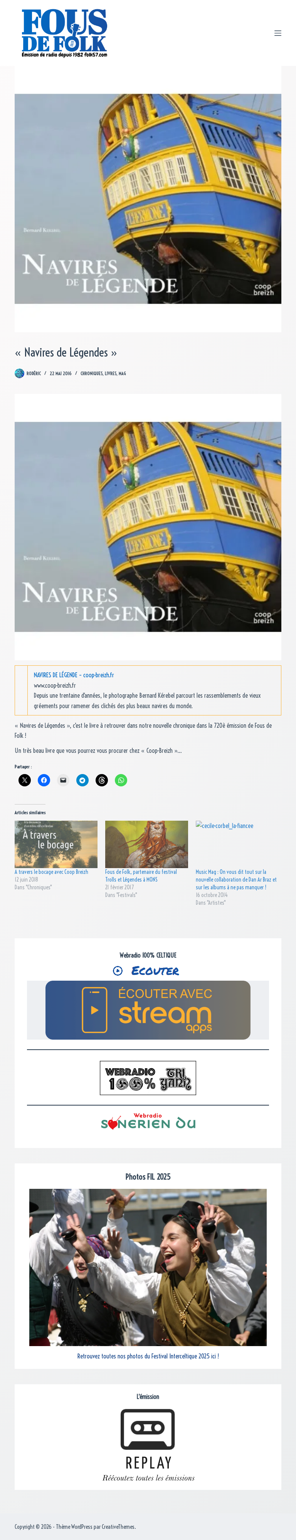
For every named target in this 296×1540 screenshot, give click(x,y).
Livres (110, 373)
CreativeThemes (118, 1526)
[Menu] (277, 33)
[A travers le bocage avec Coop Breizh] (56, 844)
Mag (122, 373)
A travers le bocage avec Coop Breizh (51, 871)
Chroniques (92, 373)
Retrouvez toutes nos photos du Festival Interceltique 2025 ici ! (148, 1356)
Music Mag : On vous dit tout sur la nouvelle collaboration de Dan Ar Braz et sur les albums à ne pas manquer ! (236, 879)
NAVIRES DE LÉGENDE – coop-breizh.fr (74, 675)
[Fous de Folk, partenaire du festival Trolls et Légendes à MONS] (146, 844)
